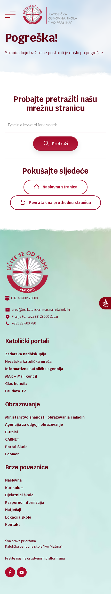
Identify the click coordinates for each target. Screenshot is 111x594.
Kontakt (12, 524)
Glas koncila (16, 383)
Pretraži (60, 143)
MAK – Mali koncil (21, 376)
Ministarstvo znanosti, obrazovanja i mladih (45, 417)
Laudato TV (15, 391)
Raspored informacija (24, 502)
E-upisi (11, 432)
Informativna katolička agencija (34, 368)
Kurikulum (14, 487)
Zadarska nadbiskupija (25, 354)
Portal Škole (16, 446)
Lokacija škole (18, 517)
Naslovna (13, 480)
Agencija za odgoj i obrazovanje (34, 424)
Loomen (12, 454)
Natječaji (13, 509)
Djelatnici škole (19, 495)
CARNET (12, 439)
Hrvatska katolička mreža (28, 361)
